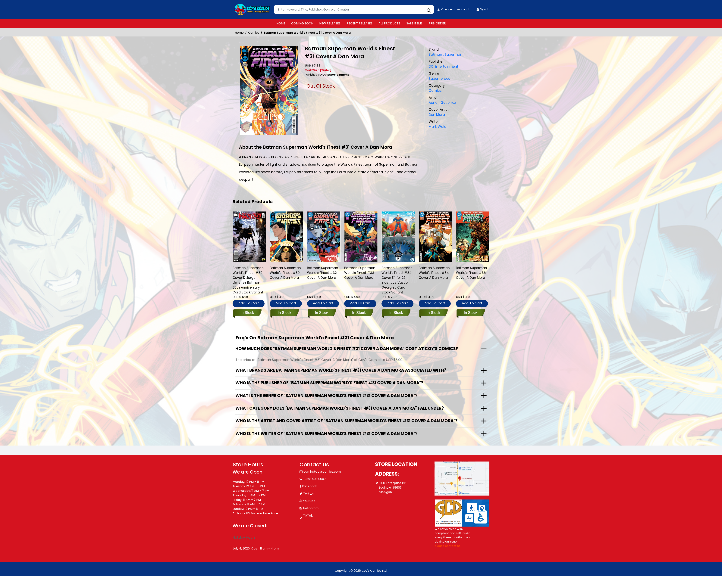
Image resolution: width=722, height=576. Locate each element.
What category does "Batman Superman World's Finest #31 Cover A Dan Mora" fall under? (339, 408)
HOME (280, 23)
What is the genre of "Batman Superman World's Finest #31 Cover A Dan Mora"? (326, 396)
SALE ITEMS (414, 23)
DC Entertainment (443, 66)
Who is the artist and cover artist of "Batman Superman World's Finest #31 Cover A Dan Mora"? (346, 421)
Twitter (308, 493)
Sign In (484, 9)
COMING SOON (302, 23)
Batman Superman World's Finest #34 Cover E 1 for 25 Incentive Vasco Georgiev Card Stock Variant (397, 280)
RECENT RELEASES (359, 23)
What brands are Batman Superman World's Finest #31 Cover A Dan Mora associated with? (340, 370)
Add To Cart (248, 303)
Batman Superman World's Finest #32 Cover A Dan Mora (322, 273)
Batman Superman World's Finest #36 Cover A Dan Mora (471, 273)
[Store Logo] (251, 9)
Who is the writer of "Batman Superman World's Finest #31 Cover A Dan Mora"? (326, 434)
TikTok (308, 515)
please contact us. (448, 546)
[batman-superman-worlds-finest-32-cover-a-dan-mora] (324, 236)
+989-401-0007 (314, 479)
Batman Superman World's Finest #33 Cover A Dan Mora (359, 273)
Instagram (311, 508)
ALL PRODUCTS (389, 23)
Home (239, 32)
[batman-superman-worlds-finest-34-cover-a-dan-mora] (435, 236)
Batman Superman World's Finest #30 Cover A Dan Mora (285, 273)
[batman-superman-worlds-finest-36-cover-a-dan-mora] (472, 236)
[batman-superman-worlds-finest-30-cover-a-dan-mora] (286, 236)
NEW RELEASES (330, 23)
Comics (253, 32)
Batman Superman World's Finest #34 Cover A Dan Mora (434, 273)
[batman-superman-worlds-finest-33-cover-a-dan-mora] (361, 236)
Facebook (309, 486)
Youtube (309, 501)
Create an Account (455, 9)
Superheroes (439, 78)
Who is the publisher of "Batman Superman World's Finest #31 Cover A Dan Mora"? (329, 383)
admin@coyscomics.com (322, 471)
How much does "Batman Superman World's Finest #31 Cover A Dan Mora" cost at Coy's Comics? (346, 349)
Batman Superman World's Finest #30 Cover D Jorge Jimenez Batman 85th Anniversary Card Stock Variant (248, 280)
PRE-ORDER (437, 23)
